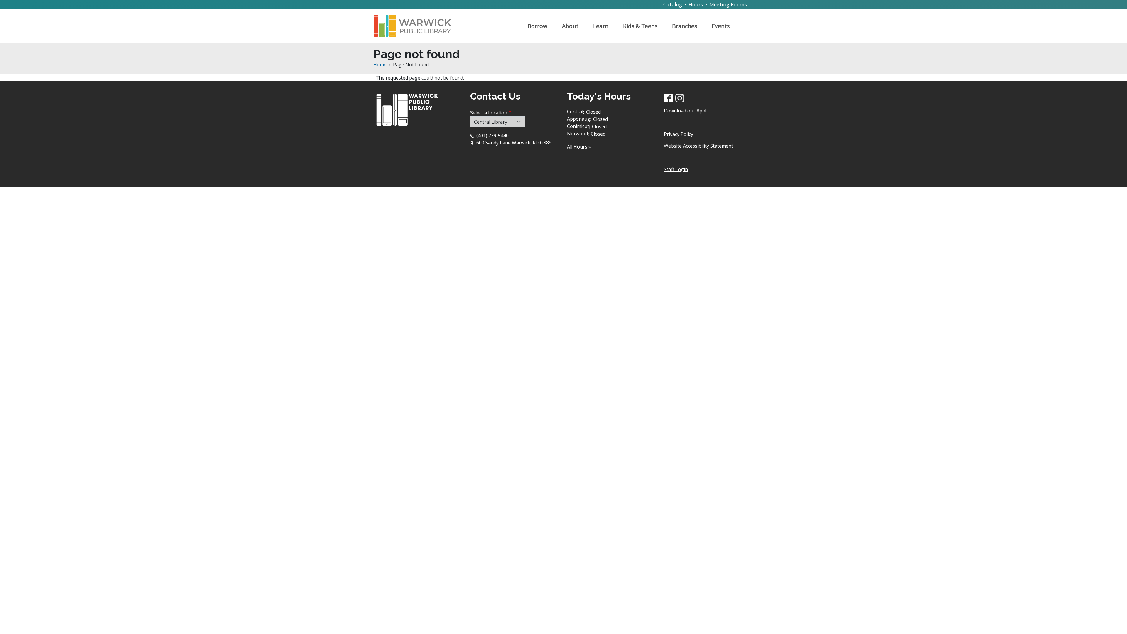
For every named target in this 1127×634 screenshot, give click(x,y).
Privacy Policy (678, 134)
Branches (684, 26)
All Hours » (579, 147)
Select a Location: (489, 112)
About (570, 26)
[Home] (415, 23)
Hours (696, 4)
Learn (600, 26)
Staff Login (676, 169)
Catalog (672, 4)
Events (721, 26)
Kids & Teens (640, 26)
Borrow (537, 26)
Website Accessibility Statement (698, 146)
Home (380, 64)
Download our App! (685, 110)
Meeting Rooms (728, 4)
